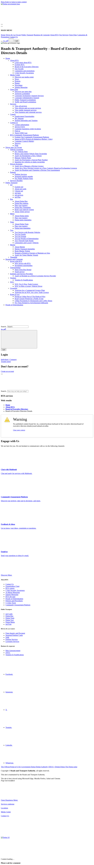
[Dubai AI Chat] (5, 837)
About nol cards (20, 189)
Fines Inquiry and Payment (15, 633)
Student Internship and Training (26, 121)
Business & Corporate (42, 35)
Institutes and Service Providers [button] (21, 274)
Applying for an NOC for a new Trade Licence (32, 292)
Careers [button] (13, 114)
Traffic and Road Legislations (25, 102)
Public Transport (27, 35)
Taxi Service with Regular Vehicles (27, 232)
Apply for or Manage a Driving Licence (29, 166)
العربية (5, 41)
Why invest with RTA (23, 263)
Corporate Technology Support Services (29, 96)
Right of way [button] (15, 294)
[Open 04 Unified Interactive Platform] (35, 800)
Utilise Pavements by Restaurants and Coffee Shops (33, 301)
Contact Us (14, 37)
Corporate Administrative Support (27, 98)
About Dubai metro (22, 216)
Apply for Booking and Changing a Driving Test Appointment (37, 170)
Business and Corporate (14, 259)
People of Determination (14, 305)
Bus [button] (11, 199)
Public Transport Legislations (25, 100)
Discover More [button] (6, 575)
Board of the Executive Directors (27, 67)
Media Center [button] (15, 75)
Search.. (4, 327)
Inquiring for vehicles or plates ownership (30, 162)
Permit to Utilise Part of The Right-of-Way (30, 297)
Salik (7, 637)
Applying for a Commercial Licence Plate (30, 290)
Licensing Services (12, 641)
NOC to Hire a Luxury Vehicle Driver (28, 286)
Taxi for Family (20, 234)
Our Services (63, 35)
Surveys (18, 143)
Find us (17, 131)
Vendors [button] (13, 278)
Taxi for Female (20, 236)
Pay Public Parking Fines (24, 178)
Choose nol (19, 191)
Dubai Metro (10, 622)
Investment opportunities (23, 265)
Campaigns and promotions (25, 71)
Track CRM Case (21, 133)
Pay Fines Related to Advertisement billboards (31, 303)
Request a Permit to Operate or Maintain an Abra (32, 253)
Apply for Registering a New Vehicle (28, 156)
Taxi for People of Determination (27, 239)
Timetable (13, 257)
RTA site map (10, 597)
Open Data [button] (14, 89)
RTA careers (10, 588)
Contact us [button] (14, 123)
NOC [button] (12, 282)
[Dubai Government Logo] (10, 4)
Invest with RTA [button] (16, 261)
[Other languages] (11, 40)
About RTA (54, 35)
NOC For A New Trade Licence (26, 284)
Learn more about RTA (23, 63)
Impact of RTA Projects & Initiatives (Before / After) (34, 139)
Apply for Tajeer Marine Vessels (26, 255)
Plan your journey (21, 205)
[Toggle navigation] (2, 24)
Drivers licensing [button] (16, 164)
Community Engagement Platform (18, 605)
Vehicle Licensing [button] (16, 149)
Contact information (22, 125)
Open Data (73, 35)
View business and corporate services (28, 112)
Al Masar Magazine (13, 592)
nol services (19, 195)
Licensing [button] (13, 288)
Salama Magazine (21, 87)
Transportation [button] (15, 268)
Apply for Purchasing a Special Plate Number (31, 160)
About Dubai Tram (21, 224)
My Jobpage (19, 118)
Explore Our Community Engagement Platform (32, 137)
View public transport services (25, 110)
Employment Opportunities (24, 116)
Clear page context (19, 430)
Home (3, 35)
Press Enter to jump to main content (14, 2)
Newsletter (18, 85)
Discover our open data (23, 92)
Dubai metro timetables (23, 220)
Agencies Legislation (22, 94)
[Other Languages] (19, 339)
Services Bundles (16, 181)
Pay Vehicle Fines (21, 152)
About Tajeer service (22, 212)
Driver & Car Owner (13, 35)
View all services (21, 106)
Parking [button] (13, 172)
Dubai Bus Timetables (23, 207)
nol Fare (8, 624)
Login (16, 41)
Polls (16, 145)
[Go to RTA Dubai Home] (18, 22)
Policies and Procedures (14, 601)
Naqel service (20, 272)
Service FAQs (20, 127)
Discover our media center (24, 77)
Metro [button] (12, 214)
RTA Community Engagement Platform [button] (24, 135)
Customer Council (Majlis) (24, 141)
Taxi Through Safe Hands (24, 241)
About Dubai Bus (21, 201)
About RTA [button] (14, 60)
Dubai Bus (9, 616)
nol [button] (11, 185)
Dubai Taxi (10, 620)
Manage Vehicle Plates (23, 158)
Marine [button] (12, 245)
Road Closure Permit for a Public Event (29, 299)
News (17, 79)
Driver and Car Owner (14, 147)
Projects (17, 81)
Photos (17, 83)
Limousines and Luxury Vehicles (27, 243)
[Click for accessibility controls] (2, 41)
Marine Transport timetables (25, 249)
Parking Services (21, 174)
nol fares (18, 193)
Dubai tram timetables (22, 228)
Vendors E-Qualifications (24, 280)
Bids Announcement (13, 651)
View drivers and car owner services (28, 108)
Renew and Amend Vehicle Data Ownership (31, 154)
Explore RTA (19, 65)
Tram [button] (12, 222)
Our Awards (19, 69)
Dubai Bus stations (21, 203)
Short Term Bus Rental (23, 270)
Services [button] (13, 104)
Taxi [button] (11, 230)
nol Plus (18, 197)
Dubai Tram (10, 618)
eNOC (8, 653)
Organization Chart (12, 586)
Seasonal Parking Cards (14, 635)
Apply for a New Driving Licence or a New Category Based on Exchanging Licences (46, 168)
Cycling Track (11, 603)
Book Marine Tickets (22, 251)
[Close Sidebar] (2, 26)
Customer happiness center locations (28, 129)
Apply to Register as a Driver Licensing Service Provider (35, 276)
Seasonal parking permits (24, 176)
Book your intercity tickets (24, 210)
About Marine (20, 247)
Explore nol (19, 187)
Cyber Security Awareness (24, 73)
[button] (46, 391)
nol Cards (9, 614)
